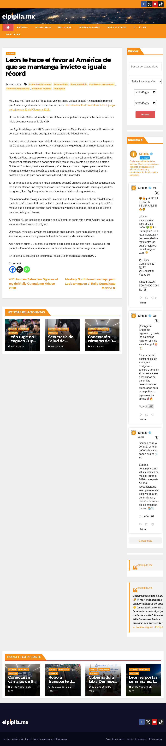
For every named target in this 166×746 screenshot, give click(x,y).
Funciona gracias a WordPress (17, 739)
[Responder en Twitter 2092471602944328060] (141, 298)
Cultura (140, 27)
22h (154, 316)
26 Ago (141, 437)
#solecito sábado (41, 88)
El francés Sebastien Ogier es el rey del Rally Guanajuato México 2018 (33, 284)
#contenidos (61, 84)
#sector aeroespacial (17, 88)
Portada (10, 53)
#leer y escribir (79, 84)
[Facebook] (12, 269)
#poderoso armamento (101, 84)
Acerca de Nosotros (136, 739)
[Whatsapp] (27, 269)
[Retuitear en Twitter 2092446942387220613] (147, 415)
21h (154, 188)
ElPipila (142, 188)
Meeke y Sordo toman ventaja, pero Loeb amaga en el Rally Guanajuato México (90, 284)
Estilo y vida (117, 27)
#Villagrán (59, 88)
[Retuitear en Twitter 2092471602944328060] (147, 298)
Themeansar (61, 739)
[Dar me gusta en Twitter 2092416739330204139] (153, 524)
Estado (22, 27)
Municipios (43, 27)
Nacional (65, 27)
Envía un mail (155, 739)
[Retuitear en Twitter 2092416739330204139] (147, 524)
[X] (19, 269)
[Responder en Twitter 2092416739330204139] (141, 524)
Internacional (90, 27)
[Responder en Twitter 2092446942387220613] (141, 415)
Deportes (13, 34)
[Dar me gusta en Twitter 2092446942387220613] (153, 415)
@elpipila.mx (144, 565)
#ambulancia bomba (40, 84)
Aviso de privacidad (115, 739)
